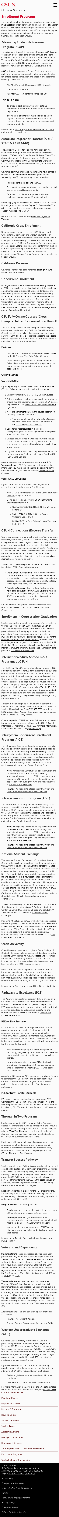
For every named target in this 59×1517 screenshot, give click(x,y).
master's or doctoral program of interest (20, 640)
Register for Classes (10, 1403)
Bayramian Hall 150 (43, 1273)
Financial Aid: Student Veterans (21, 1319)
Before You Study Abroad (20, 715)
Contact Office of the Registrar (15, 1460)
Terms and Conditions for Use (15, 1498)
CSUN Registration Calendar (29, 424)
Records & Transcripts (11, 1409)
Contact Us (30, 1474)
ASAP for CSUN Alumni (17, 89)
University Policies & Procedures (16, 1488)
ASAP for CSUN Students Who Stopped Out (27, 94)
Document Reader (10, 1507)
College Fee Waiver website (29, 1284)
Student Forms (24, 254)
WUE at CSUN (49, 1390)
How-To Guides (8, 1415)
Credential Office (9, 645)
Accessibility (7, 1478)
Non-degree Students (15, 132)
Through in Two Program (21, 1153)
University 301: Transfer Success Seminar (22, 1107)
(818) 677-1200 (16, 1474)
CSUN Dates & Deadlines (22, 650)
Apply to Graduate (10, 1420)
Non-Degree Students (44, 986)
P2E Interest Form (25, 1079)
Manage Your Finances (12, 1437)
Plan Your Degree (9, 1398)
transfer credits (22, 296)
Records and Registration (20, 310)
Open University (22, 986)
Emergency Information (12, 1483)
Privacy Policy (7, 1502)
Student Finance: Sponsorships (21, 1323)
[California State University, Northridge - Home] (8, 5)
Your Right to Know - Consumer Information (22, 1448)
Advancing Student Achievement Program (34, 129)
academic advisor (46, 399)
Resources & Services (11, 1443)
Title (4, 1493)
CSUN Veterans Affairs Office (18, 1273)
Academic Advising (10, 1432)
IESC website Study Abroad (13, 712)
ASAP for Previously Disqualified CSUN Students (29, 85)
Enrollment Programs (11, 1454)
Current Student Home (12, 1392)
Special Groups (24, 36)
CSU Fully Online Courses (36, 356)
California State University (13, 1512)
